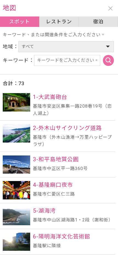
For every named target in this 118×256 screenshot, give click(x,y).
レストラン (59, 21)
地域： (10, 46)
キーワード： (18, 60)
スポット (19, 21)
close (110, 8)
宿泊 (98, 21)
